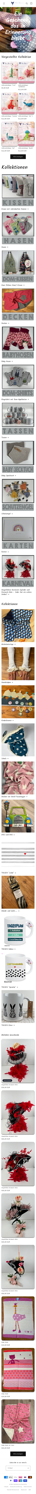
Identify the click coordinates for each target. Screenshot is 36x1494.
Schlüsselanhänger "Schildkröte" (23, 86)
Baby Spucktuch (8, 476)
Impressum (24, 1489)
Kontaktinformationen (13, 1489)
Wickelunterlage (8, 644)
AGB (30, 1489)
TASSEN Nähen (7, 949)
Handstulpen (6, 682)
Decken (4, 323)
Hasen (4, 247)
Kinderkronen (7, 721)
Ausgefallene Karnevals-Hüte (10, 1085)
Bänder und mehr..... (9, 911)
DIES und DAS (7, 835)
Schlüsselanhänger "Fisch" (9, 85)
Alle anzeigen (18, 157)
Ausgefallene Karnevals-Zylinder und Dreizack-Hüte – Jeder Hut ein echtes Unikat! (17, 592)
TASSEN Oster (7, 1025)
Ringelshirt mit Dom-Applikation (14, 399)
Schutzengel (6, 514)
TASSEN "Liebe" (8, 873)
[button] (4, 3)
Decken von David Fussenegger (13, 797)
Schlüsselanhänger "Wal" (8, 148)
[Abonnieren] (28, 1468)
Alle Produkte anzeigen (18, 46)
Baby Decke (5, 1342)
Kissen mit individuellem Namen (14, 209)
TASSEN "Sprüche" (9, 987)
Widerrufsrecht (28, 1486)
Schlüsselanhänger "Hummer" (10, 116)
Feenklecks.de (16, 1484)
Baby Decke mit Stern (8, 1445)
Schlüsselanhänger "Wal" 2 (25, 116)
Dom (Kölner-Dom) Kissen (12, 285)
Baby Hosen (6, 361)
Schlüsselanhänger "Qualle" (25, 148)
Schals (4, 759)
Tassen (4, 438)
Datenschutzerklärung (16, 1486)
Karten (4, 552)
